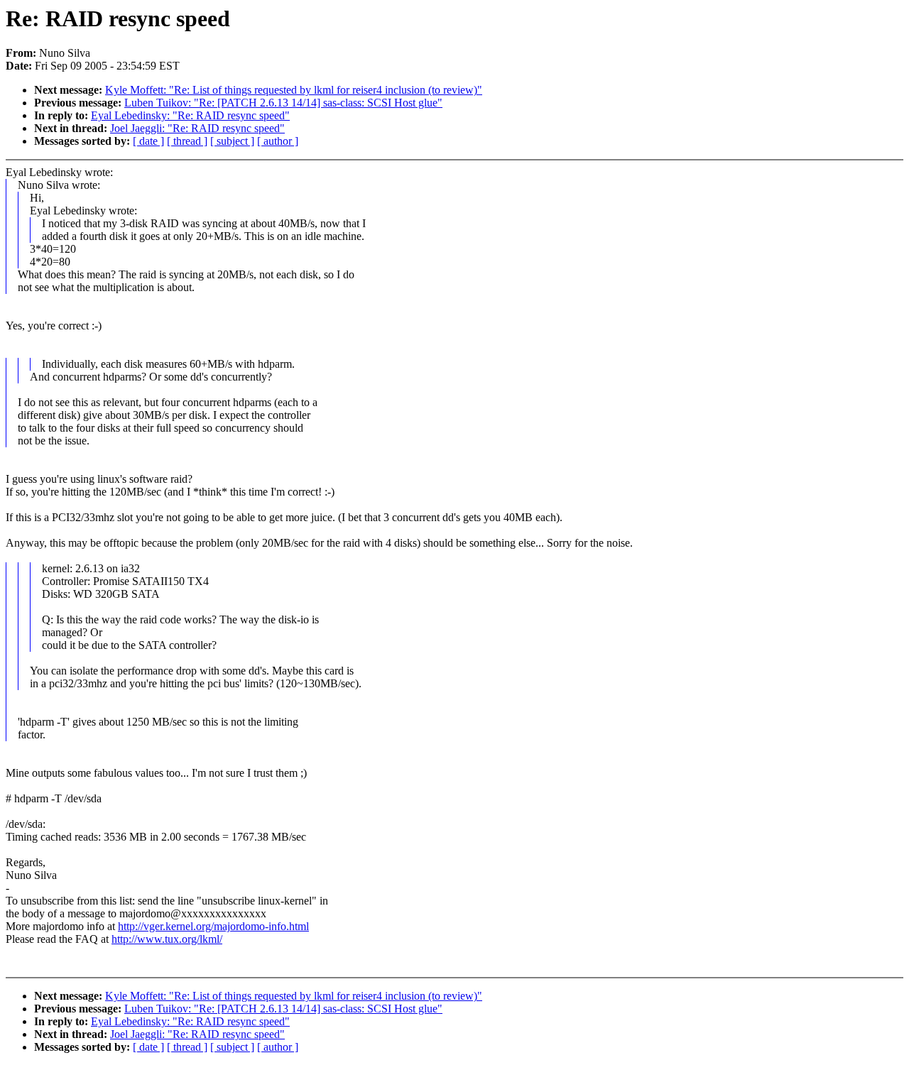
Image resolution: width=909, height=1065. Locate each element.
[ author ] (277, 141)
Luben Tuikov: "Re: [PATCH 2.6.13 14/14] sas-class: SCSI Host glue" (283, 103)
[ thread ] (187, 141)
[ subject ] (232, 141)
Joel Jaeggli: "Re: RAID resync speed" (197, 128)
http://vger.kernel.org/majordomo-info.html (213, 926)
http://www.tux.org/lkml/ (166, 939)
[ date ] (148, 141)
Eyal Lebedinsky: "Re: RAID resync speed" (190, 115)
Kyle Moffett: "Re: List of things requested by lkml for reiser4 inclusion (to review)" (293, 90)
